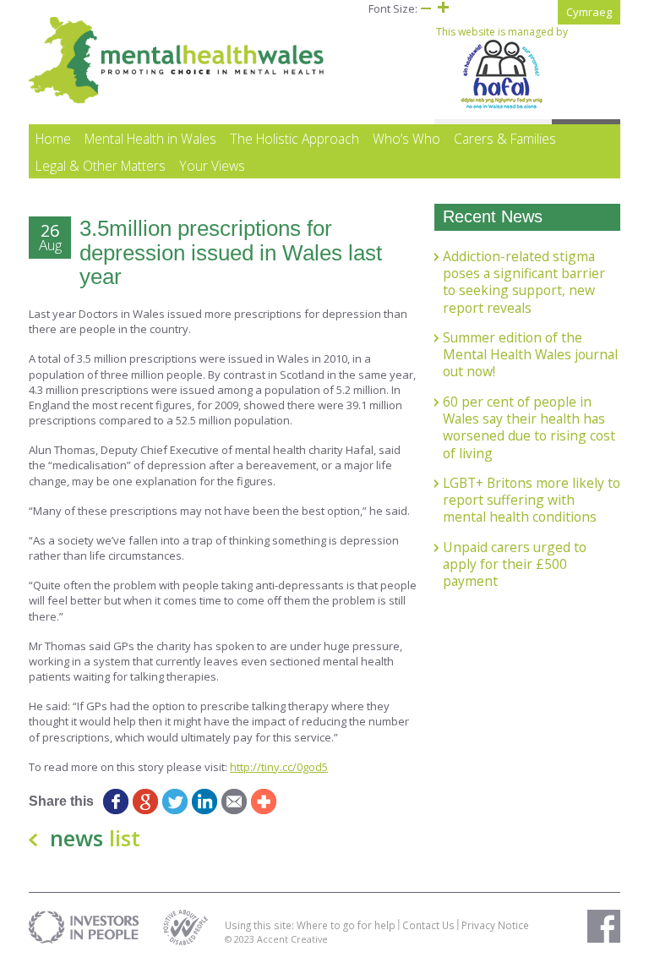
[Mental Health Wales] (176, 99)
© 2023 (241, 939)
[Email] (233, 801)
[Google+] (145, 801)
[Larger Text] (442, 8)
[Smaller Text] (425, 8)
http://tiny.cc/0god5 (279, 766)
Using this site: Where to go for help (310, 925)
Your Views (212, 165)
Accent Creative (292, 939)
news (95, 838)
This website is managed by (502, 32)
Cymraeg (589, 11)
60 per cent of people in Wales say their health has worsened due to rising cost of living (529, 427)
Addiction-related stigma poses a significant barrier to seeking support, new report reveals (524, 282)
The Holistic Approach (294, 138)
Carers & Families (505, 138)
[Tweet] (174, 801)
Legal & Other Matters (100, 165)
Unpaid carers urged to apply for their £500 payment (514, 564)
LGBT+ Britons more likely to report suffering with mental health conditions (531, 500)
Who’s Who (406, 138)
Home (53, 138)
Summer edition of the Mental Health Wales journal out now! (530, 354)
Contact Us (428, 925)
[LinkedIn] (204, 801)
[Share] (263, 801)
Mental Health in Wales (150, 138)
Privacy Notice (495, 925)
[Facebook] (115, 801)
